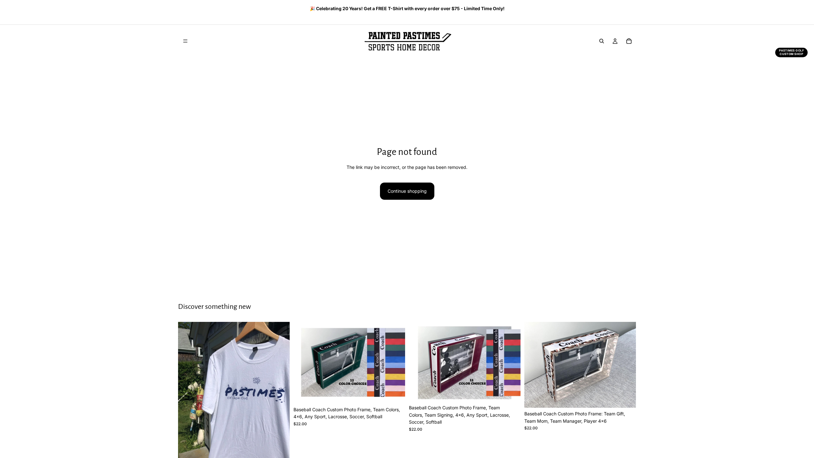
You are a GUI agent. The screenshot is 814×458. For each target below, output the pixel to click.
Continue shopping (407, 191)
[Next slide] (629, 9)
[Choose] (395, 393)
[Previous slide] (180, 9)
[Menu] (185, 41)
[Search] (602, 41)
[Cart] (629, 41)
